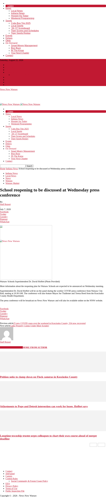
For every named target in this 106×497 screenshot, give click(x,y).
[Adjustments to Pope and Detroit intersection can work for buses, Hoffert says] (53, 401)
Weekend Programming (22, 18)
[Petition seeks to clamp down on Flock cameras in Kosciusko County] (53, 371)
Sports (9, 21)
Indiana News (18, 13)
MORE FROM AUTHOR (35, 347)
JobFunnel (10, 67)
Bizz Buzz (16, 48)
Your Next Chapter (20, 53)
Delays (9, 38)
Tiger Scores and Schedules (25, 30)
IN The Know (17, 50)
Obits (8, 40)
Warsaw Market (12, 183)
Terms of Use (11, 82)
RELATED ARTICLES (11, 347)
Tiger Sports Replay (21, 33)
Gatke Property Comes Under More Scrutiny (29, 326)
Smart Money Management (24, 45)
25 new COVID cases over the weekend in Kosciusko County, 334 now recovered (49, 323)
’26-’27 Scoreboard (20, 28)
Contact (9, 55)
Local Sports (17, 26)
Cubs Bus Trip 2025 (21, 23)
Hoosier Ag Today (19, 16)
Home (2, 168)
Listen (10, 6)
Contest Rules (12, 72)
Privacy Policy (12, 80)
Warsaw (9, 181)
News (8, 8)
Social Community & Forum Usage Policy (29, 75)
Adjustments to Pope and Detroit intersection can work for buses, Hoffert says (44, 406)
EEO (8, 77)
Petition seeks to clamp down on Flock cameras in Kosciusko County (39, 376)
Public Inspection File (15, 85)
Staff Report (5, 204)
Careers (9, 70)
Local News (17, 11)
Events (9, 35)
